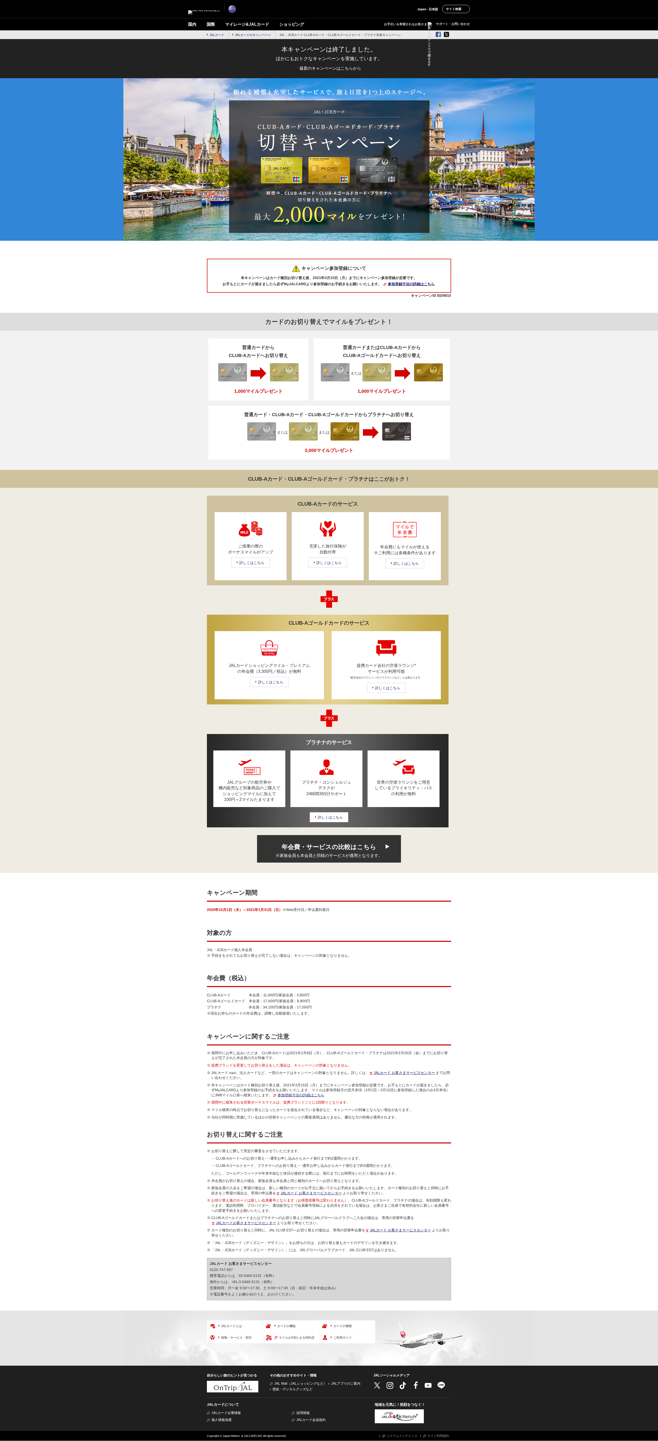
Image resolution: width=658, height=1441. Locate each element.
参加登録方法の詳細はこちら (411, 284)
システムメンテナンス (402, 1436)
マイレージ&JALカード (247, 24)
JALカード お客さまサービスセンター (404, 1073)
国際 (211, 24)
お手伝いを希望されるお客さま (405, 24)
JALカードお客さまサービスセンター (246, 1223)
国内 (192, 24)
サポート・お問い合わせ (453, 24)
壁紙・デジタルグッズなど (292, 1389)
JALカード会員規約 (311, 1420)
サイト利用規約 (438, 1436)
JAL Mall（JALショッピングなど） (300, 1383)
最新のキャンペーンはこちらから (330, 68)
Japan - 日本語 (427, 9)
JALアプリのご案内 (345, 1383)
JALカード (216, 35)
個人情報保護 (222, 1420)
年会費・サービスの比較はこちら (329, 850)
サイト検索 (453, 9)
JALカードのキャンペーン (253, 35)
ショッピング (291, 24)
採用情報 (303, 1413)
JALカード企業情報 (226, 1413)
